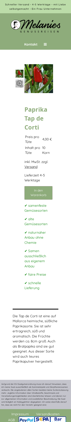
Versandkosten (48, 414)
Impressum (20, 414)
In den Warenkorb (38, 193)
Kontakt (30, 44)
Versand (30, 167)
